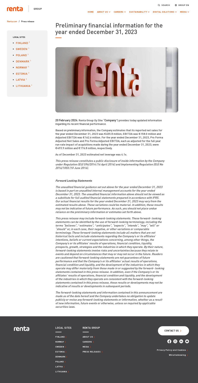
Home (91, 12)
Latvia (20, 79)
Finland (22, 43)
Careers (118, 12)
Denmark (22, 61)
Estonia (21, 73)
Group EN (183, 5)
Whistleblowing (177, 355)
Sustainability (138, 12)
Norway (21, 67)
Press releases (92, 351)
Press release (27, 21)
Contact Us (171, 330)
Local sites (19, 37)
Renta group (91, 327)
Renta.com (12, 21)
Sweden (21, 49)
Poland (21, 55)
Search (165, 5)
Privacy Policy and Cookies (171, 350)
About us (102, 12)
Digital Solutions (163, 12)
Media (183, 12)
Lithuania (23, 85)
